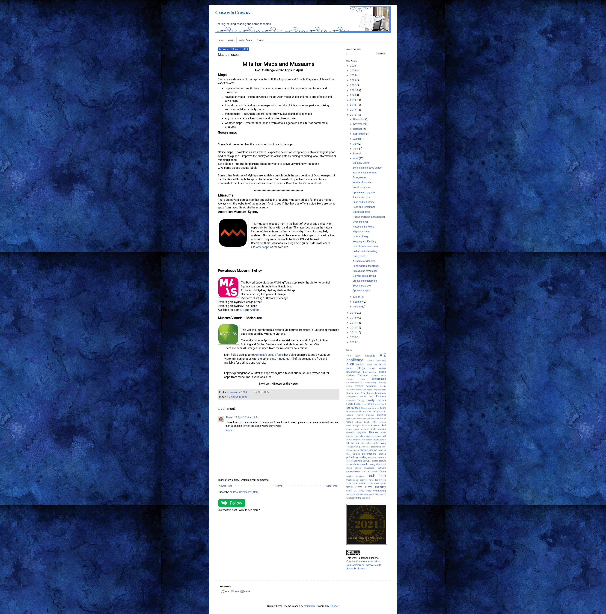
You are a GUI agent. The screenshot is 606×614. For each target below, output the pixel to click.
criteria (383, 386)
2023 (353, 80)
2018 (353, 104)
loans (383, 432)
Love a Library (360, 236)
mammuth (309, 606)
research (381, 457)
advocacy (381, 361)
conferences (379, 378)
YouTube (366, 498)
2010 (353, 337)
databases (361, 390)
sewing (371, 464)
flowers (376, 404)
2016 (353, 114)
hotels (367, 422)
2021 (353, 90)
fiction (357, 404)
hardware (371, 418)
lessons (350, 432)
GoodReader (352, 411)
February (358, 301)
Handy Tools (359, 256)
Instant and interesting (365, 251)
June (356, 148)
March (357, 296)
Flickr (369, 404)
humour (382, 422)
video (368, 490)
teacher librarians (355, 476)
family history (376, 400)
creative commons (366, 386)
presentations (369, 454)
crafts (349, 386)
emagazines (352, 396)
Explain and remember (365, 270)
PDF (384, 447)
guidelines (351, 418)
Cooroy (382, 382)
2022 (353, 85)
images (357, 425)
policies (356, 454)
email (363, 396)
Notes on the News (363, 226)
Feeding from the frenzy (366, 265)
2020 (353, 95)
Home (221, 40)
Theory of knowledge (368, 480)
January (357, 306)
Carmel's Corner (233, 12)
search (364, 464)
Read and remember (364, 206)
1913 (348, 356)
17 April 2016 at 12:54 (246, 417)
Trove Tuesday (375, 487)
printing (382, 454)
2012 (353, 327)
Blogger (334, 606)
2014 (353, 317)
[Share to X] (261, 392)
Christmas (363, 375)
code (362, 379)
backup (349, 368)
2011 (353, 332)
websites (350, 494)
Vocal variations (361, 187)
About (231, 40)
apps (244, 396)
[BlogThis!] (258, 392)
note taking (380, 443)
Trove (358, 487)
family (361, 400)
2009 (353, 342)
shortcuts (381, 464)
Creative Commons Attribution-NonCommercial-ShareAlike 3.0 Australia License (363, 565)
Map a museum (361, 231)
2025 (353, 70)
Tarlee (383, 471)
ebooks (382, 393)
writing (357, 498)
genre (383, 408)
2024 (353, 75)
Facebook (351, 400)
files (364, 404)
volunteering (379, 490)
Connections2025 (354, 382)
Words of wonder (362, 182)
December (359, 119)
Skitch (349, 468)
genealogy (353, 407)
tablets (375, 471)
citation (374, 375)
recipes (372, 457)
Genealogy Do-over (370, 408)
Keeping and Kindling (364, 241)
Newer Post (225, 485)
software (382, 468)
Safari (349, 461)
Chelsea (350, 375)
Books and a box (362, 285)
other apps (262, 247)
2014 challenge (365, 355)
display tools (352, 393)
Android (316, 183)
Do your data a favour (364, 275)
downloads (371, 393)
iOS (305, 183)
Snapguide (369, 468)
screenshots (352, 464)
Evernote (381, 396)
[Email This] (255, 392)
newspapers (380, 439)
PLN (348, 454)
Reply (229, 430)
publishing (352, 457)
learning (382, 429)
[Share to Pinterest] (267, 392)
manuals (359, 436)
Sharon (229, 417)
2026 (353, 65)
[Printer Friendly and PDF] (235, 592)
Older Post (332, 485)
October (358, 128)
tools (370, 483)
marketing (368, 436)
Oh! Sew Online (361, 162)
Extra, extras (359, 177)
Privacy (260, 40)
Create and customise (365, 280)
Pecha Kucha (352, 450)
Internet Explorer (371, 425)
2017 (353, 109)
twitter (349, 491)
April (356, 158)
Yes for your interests (365, 172)
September (359, 133)
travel (349, 486)
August (357, 138)
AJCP (350, 364)
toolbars (362, 483)
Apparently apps (362, 290)
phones (364, 450)
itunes (349, 429)
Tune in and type (362, 197)
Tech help (376, 475)
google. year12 (354, 415)
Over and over (360, 221)
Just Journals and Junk (365, 246)
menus (378, 436)
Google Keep (365, 411)
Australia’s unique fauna (269, 354)
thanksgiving (352, 480)
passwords (364, 447)
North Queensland (363, 443)
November (359, 124)
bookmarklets (369, 372)
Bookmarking (353, 372)
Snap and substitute (364, 202)
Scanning (357, 460)
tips (355, 483)
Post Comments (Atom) (246, 492)
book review (378, 368)
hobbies (358, 422)
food (383, 404)
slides (358, 468)
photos (373, 450)
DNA (363, 393)
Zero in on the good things (367, 167)
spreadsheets (353, 471)
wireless (350, 498)
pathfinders (376, 447)
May (356, 153)
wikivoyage (369, 494)
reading (363, 457)
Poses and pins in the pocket (369, 216)
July (355, 143)
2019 (353, 100)
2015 (353, 312)
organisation (352, 447)
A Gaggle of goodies (364, 261)
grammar (370, 415)
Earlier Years (245, 40)
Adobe (370, 361)
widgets (359, 494)
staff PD (366, 471)
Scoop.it (367, 460)
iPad (383, 425)
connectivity (370, 382)
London (350, 436)
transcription (380, 483)
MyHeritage (367, 440)
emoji (371, 396)
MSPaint (357, 440)
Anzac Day (371, 364)
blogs (361, 368)
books (382, 371)
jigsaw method (361, 429)
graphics (381, 415)
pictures (382, 450)
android (360, 364)
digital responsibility (376, 390)
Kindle (373, 429)
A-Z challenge (234, 396)
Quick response (361, 211)
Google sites (379, 411)
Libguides (361, 432)
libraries (373, 432)
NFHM (350, 442)
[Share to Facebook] (264, 392)
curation (350, 389)
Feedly (349, 404)
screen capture (379, 461)
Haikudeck (361, 418)
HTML (374, 422)
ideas (348, 425)
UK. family (359, 491)
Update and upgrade (364, 192)
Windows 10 (380, 494)
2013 (353, 322)
